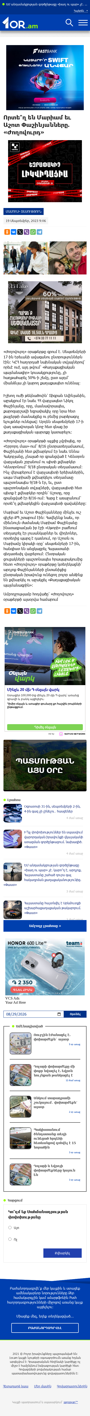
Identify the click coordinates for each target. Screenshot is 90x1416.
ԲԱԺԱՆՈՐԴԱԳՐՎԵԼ (45, 1328)
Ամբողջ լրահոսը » (45, 926)
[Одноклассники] (7, 232)
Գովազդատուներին (72, 1386)
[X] (20, 232)
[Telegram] (39, 232)
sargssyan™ (71, 1402)
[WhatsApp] (33, 232)
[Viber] (26, 232)
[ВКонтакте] (13, 232)
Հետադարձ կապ (15, 1386)
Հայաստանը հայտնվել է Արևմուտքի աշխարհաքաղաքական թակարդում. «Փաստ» (47, 4)
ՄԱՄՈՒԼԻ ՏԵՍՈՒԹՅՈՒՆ (23, 211)
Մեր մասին (42, 1386)
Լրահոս (14, 800)
